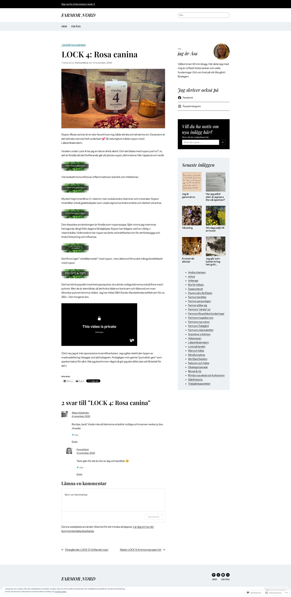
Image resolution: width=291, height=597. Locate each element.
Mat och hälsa (196, 350)
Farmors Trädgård (198, 325)
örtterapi (193, 280)
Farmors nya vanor (199, 321)
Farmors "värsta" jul (199, 309)
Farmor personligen (199, 301)
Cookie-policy (60, 591)
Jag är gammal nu (188, 195)
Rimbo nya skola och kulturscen (206, 375)
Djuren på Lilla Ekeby (200, 292)
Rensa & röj (194, 371)
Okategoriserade (198, 367)
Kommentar (153, 516)
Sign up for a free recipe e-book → (78, 4)
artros (191, 276)
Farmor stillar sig (197, 305)
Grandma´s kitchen (199, 334)
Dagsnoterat (195, 288)
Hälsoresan (194, 338)
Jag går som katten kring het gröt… (213, 261)
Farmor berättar (197, 297)
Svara (74, 441)
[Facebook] (223, 575)
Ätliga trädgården (80, 412)
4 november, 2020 (81, 416)
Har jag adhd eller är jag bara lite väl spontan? (215, 197)
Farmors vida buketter (201, 329)
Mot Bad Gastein (197, 358)
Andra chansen (197, 272)
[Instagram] (218, 575)
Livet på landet (196, 346)
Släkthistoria (195, 379)
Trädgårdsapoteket (199, 383)
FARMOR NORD (78, 15)
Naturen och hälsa (198, 363)
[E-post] (228, 575)
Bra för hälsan (196, 284)
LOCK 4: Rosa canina (100, 54)
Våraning (187, 227)
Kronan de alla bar (188, 260)
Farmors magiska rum (200, 317)
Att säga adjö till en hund (215, 229)
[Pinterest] (214, 575)
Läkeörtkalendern (73, 45)
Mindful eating (196, 354)
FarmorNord (83, 449)
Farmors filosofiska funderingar (206, 313)
